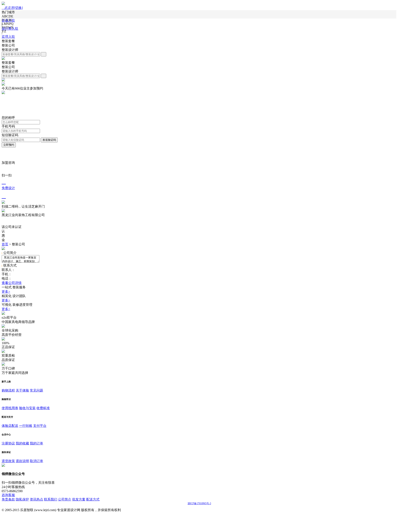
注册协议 (8, 443)
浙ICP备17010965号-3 (199, 503)
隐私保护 (22, 499)
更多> (6, 291)
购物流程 (8, 390)
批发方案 (78, 499)
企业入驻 (8, 20)
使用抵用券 (10, 408)
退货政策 (8, 461)
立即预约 (8, 144)
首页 (5, 244)
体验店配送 (10, 425)
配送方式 (93, 499)
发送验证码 (49, 139)
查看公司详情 (12, 283)
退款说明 (22, 461)
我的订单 (36, 443)
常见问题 (36, 390)
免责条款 (8, 499)
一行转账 (25, 425)
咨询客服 (8, 495)
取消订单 (36, 461)
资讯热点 (36, 499)
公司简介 (64, 499)
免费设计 (8, 184)
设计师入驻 (10, 28)
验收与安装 (27, 408)
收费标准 (43, 408)
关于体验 (22, 390)
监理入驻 (8, 36)
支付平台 (39, 425)
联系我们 (50, 499)
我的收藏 (22, 443)
